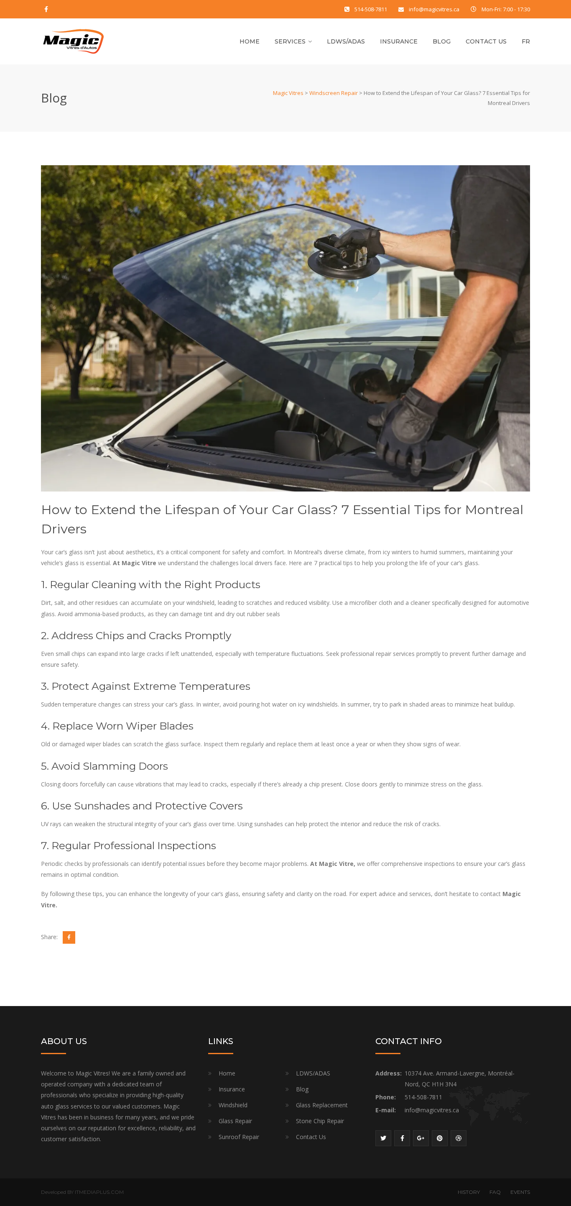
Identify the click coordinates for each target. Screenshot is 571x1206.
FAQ (495, 1192)
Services (290, 41)
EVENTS (520, 1192)
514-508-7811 (370, 9)
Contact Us (486, 41)
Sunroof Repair (239, 1137)
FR (526, 41)
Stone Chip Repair (320, 1121)
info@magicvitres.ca (434, 9)
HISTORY (469, 1192)
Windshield (233, 1105)
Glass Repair (235, 1121)
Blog (442, 41)
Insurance (399, 41)
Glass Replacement (322, 1105)
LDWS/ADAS (346, 41)
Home (250, 41)
